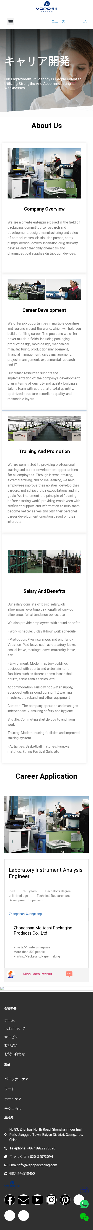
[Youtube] (37, 1199)
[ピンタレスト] (65, 1199)
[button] (10, 21)
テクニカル (13, 1109)
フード (9, 1089)
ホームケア (13, 1099)
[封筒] (23, 1199)
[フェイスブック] (9, 1199)
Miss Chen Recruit (37, 974)
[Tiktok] (79, 1199)
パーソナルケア (16, 1079)
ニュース (58, 21)
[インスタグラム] (51, 1199)
